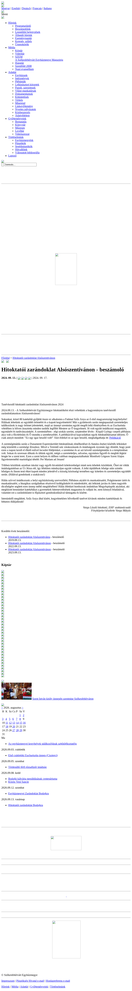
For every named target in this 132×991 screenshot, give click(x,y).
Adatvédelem (22, 115)
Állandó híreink (23, 35)
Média (11, 47)
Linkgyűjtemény (24, 106)
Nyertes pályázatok (25, 109)
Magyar (5, 8)
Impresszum (7, 980)
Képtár (19, 50)
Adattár (12, 72)
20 (13, 726)
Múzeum (20, 127)
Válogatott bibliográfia (27, 152)
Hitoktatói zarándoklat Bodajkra (25, 805)
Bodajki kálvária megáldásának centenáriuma (32, 778)
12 (10, 722)
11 (7, 722)
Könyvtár (20, 124)
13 (13, 722)
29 (20, 730)
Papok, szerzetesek (25, 87)
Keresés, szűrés (23, 41)
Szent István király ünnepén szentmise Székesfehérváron (63, 698)
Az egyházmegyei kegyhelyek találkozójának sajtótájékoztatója (42, 743)
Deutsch (26, 8)
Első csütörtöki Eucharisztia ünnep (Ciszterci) (33, 755)
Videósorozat (22, 134)
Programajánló (23, 25)
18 (7, 726)
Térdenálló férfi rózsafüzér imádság (27, 767)
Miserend (20, 103)
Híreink (12, 22)
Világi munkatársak (25, 90)
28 (17, 730)
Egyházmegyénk (24, 140)
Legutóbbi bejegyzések (27, 32)
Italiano (48, 8)
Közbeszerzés (22, 112)
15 (20, 722)
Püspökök (20, 143)
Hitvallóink (21, 149)
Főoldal (5, 357)
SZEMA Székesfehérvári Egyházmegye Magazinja (39, 58)
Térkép (19, 100)
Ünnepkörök (22, 44)
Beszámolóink (23, 28)
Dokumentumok (24, 93)
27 (13, 730)
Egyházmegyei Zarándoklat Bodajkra (28, 793)
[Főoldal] (2, 5)
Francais (37, 8)
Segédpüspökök (23, 146)
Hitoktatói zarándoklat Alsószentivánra (29, 537)
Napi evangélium (24, 69)
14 (17, 722)
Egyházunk (21, 75)
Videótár (19, 53)
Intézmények (22, 78)
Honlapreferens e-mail (58, 980)
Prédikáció (115, 437)
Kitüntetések (22, 96)
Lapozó (12, 155)
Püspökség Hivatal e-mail (30, 980)
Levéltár (19, 130)
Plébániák (20, 81)
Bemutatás (20, 121)
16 (24, 722)
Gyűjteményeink (17, 118)
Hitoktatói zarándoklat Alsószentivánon (34, 357)
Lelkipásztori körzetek (27, 84)
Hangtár (19, 62)
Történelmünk (16, 137)
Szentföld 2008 (23, 66)
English (16, 8)
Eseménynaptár (23, 38)
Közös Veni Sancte (18, 781)
